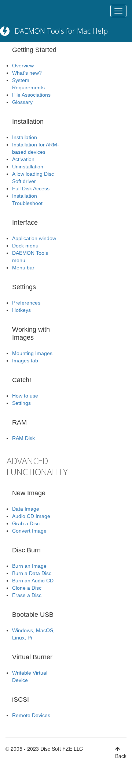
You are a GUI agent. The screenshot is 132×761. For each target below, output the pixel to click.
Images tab (25, 360)
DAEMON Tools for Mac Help (61, 31)
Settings (21, 403)
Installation (24, 137)
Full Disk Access (31, 188)
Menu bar (23, 268)
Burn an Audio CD (33, 580)
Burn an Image (29, 566)
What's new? (27, 73)
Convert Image (29, 531)
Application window (34, 238)
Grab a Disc (26, 523)
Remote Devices (31, 715)
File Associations (31, 95)
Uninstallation (27, 166)
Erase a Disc (26, 595)
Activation (23, 159)
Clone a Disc (26, 588)
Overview (23, 65)
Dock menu (25, 246)
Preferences (26, 303)
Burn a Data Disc (31, 573)
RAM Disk (23, 438)
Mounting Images (32, 353)
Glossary (22, 102)
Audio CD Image (31, 516)
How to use (25, 396)
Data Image (25, 509)
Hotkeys (21, 310)
